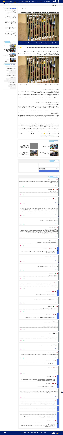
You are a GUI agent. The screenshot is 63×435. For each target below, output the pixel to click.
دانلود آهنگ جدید (13, 73)
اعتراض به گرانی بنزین (43, 136)
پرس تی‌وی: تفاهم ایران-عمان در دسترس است (50, 5)
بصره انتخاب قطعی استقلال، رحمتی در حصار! (10, 28)
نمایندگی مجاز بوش (9, 68)
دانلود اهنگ (14, 75)
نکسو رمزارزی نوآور (13, 77)
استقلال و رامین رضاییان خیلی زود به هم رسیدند (11, 32)
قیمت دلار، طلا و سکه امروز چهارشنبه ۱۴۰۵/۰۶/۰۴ (7, 50)
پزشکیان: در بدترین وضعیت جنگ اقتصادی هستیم (11, 14)
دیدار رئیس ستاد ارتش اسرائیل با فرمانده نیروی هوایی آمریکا (10, 37)
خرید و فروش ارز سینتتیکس (12, 82)
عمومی (55, 8)
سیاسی (57, 8)
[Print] (31, 133)
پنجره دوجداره (8, 66)
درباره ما (45, 432)
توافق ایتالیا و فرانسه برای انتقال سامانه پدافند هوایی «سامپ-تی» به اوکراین (10, 18)
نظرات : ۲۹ (28, 8)
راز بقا (14, 68)
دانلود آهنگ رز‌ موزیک (12, 70)
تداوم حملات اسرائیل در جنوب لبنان (11, 16)
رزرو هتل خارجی (9, 75)
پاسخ (55, 185)
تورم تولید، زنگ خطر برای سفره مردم (7, 46)
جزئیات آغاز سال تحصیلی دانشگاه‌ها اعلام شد (7, 55)
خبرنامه (35, 432)
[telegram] (8, 3)
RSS (21, 432)
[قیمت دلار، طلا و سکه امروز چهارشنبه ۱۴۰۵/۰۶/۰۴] (13, 50)
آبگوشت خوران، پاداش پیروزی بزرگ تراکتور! (11, 27)
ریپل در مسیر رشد (13, 80)
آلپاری (8, 73)
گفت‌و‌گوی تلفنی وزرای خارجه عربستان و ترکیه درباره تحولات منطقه (10, 11)
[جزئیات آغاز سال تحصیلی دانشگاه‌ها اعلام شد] (13, 55)
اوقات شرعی (24, 432)
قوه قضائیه (48, 136)
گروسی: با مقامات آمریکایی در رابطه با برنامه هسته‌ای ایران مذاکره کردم (7, 60)
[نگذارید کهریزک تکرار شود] (54, 146)
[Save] (33, 133)
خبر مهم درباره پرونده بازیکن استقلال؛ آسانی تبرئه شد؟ (10, 25)
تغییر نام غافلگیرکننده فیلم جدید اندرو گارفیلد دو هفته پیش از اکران (10, 23)
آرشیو (37, 432)
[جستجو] (4, 1)
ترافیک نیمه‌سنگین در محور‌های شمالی (11, 12)
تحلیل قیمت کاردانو (7, 80)
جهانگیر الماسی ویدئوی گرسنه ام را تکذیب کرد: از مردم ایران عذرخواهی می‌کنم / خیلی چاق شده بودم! (10, 34)
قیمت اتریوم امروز (13, 87)
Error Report (47, 133)
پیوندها (32, 432)
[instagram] (6, 3)
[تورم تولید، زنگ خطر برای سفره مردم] (13, 45)
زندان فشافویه (52, 136)
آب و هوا (28, 432)
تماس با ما (41, 432)
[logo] (56, 1)
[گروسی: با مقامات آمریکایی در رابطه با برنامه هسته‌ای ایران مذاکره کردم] (13, 60)
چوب (7, 70)
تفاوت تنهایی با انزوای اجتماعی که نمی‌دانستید (10, 21)
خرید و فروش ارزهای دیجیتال (12, 86)
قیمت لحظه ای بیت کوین (12, 84)
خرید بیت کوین (13, 66)
